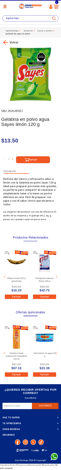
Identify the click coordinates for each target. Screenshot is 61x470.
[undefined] (30, 74)
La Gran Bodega (30, 6)
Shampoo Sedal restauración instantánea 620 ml (16, 356)
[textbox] (30, 18)
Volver (14, 42)
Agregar (16, 297)
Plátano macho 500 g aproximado (16, 279)
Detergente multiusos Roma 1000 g (45, 279)
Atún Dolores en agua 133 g (44, 354)
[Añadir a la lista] (7, 254)
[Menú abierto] (5, 6)
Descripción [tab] (10, 171)
